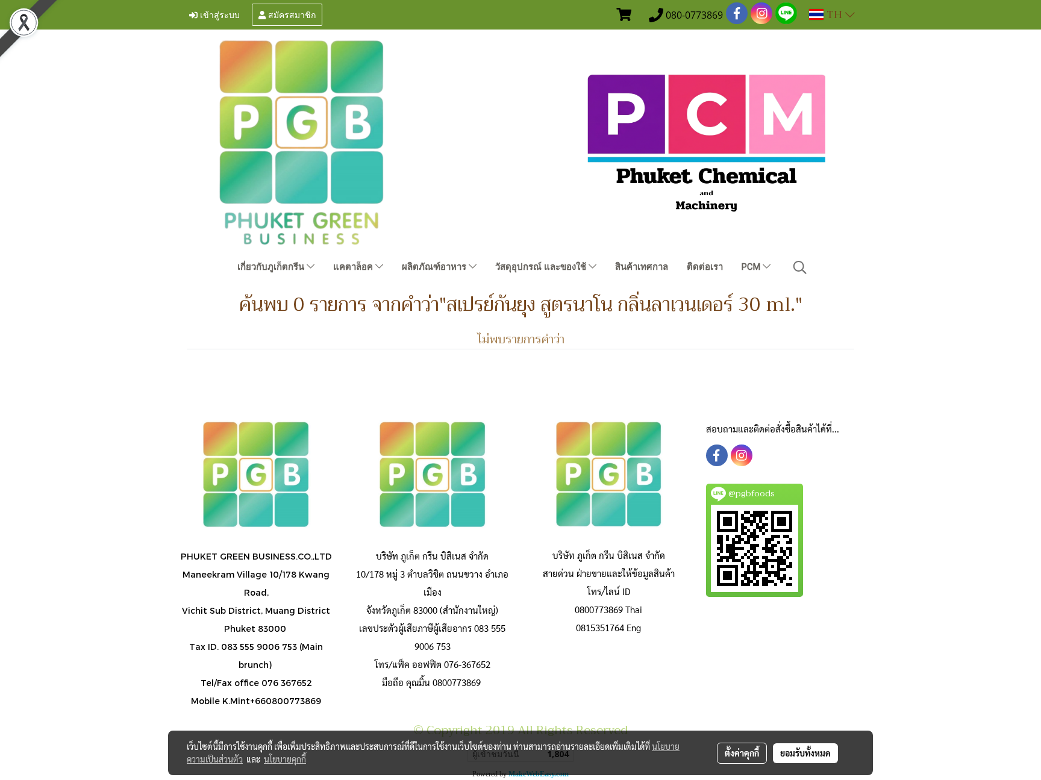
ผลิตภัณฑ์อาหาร (435, 266)
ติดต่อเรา (705, 266)
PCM (752, 266)
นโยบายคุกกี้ (285, 758)
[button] (800, 267)
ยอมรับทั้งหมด (805, 752)
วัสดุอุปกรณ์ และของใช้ (542, 266)
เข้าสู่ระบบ (219, 14)
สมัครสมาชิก (291, 14)
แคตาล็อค (354, 266)
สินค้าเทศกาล (641, 266)
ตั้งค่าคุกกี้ (742, 752)
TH (834, 14)
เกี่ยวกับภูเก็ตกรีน (272, 266)
